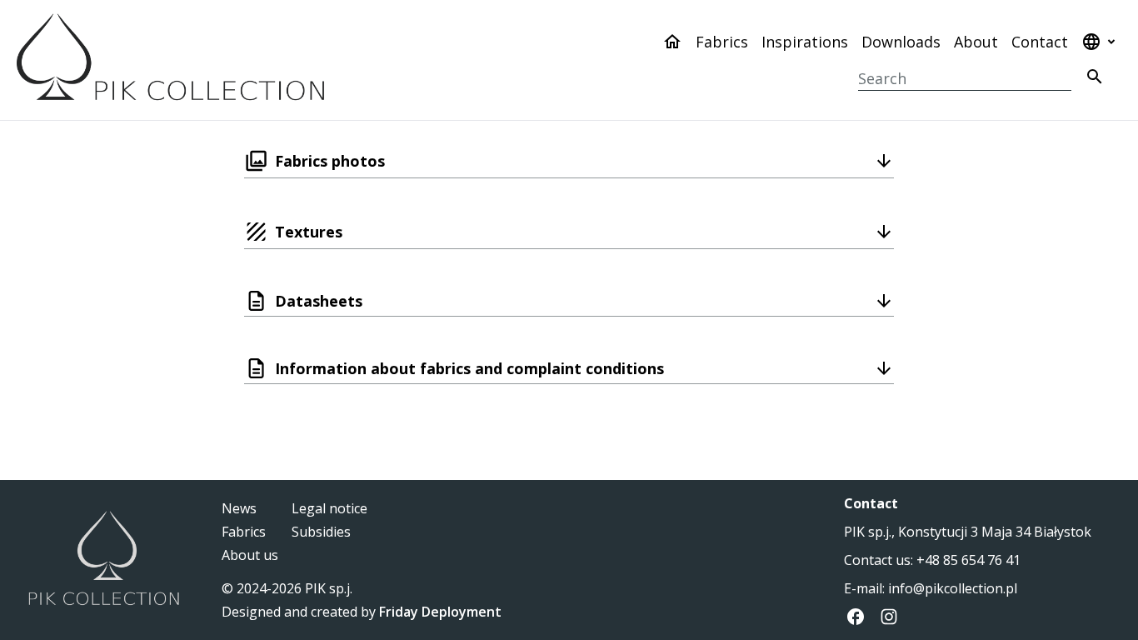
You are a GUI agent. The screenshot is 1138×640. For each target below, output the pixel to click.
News (239, 508)
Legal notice (329, 508)
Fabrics (722, 42)
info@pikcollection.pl (952, 588)
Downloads (901, 42)
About (976, 42)
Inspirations (804, 42)
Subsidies (321, 531)
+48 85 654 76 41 (968, 560)
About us (250, 555)
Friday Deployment (440, 611)
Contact (1039, 42)
